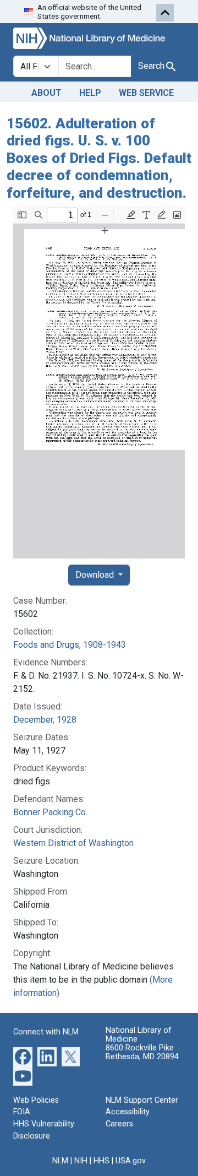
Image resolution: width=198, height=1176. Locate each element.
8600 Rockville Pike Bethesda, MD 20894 (142, 1052)
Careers (119, 1124)
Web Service (146, 93)
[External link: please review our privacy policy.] (22, 1056)
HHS (101, 1161)
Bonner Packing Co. (50, 812)
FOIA (21, 1112)
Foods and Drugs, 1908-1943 (69, 645)
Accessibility (128, 1112)
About (46, 93)
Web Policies (36, 1100)
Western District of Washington (73, 843)
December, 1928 (44, 719)
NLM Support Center (142, 1100)
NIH (80, 1161)
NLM (60, 1161)
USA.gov (131, 1161)
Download (95, 575)
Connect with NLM (46, 1032)
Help (90, 93)
